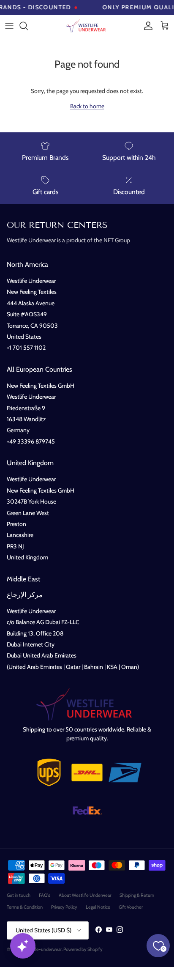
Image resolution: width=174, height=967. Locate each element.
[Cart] (164, 25)
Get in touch (18, 895)
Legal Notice (98, 907)
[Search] (28, 25)
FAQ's (44, 895)
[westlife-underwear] (87, 26)
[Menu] (9, 25)
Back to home (87, 106)
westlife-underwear (42, 949)
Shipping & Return (137, 895)
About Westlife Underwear (85, 895)
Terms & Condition (25, 907)
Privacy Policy (64, 907)
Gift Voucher (131, 907)
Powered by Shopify (83, 949)
